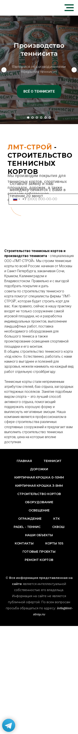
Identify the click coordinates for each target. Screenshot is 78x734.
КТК (56, 519)
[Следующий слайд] (74, 70)
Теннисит (53, 461)
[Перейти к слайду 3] (37, 117)
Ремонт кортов (39, 560)
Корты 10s (54, 543)
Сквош (58, 527)
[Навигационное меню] (69, 7)
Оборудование (39, 502)
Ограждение (30, 519)
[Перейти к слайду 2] (32, 117)
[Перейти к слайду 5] (45, 117)
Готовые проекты (39, 552)
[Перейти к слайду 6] (50, 117)
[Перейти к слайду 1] (28, 117)
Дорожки (39, 469)
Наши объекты (39, 535)
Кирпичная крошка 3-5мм (39, 486)
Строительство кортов (39, 494)
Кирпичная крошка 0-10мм (39, 477)
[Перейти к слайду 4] (41, 117)
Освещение (39, 510)
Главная (24, 461)
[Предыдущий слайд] (4, 70)
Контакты (24, 543)
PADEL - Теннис (27, 527)
